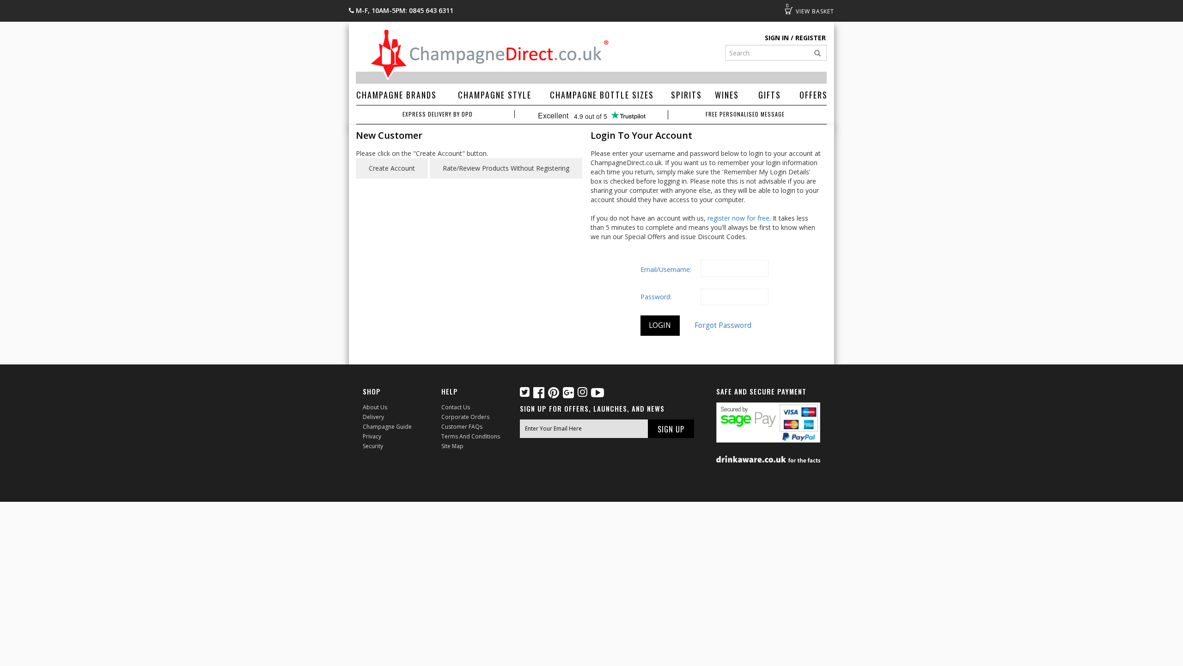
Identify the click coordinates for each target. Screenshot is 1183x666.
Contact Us (455, 407)
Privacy (372, 436)
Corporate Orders (465, 417)
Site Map (452, 446)
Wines (727, 95)
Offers (813, 95)
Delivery (373, 417)
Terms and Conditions (470, 436)
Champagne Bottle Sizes (602, 95)
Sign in (777, 37)
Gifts (769, 95)
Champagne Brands (396, 95)
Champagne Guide (387, 427)
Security (373, 446)
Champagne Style (494, 95)
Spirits (686, 95)
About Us (375, 407)
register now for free (738, 218)
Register (810, 37)
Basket (789, 10)
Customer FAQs (461, 427)
